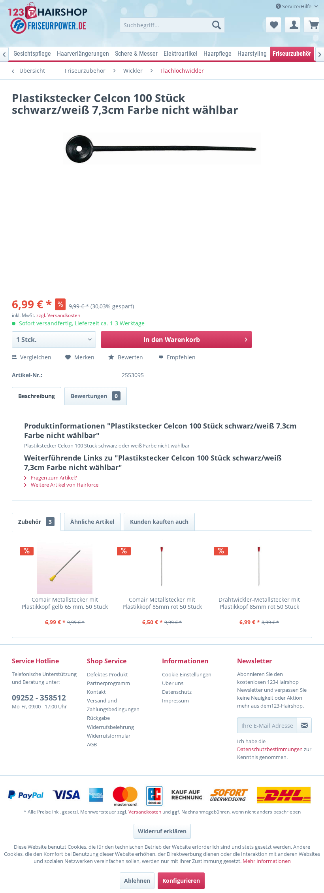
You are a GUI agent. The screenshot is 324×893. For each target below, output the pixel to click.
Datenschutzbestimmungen (270, 749)
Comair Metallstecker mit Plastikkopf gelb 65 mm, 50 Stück (65, 603)
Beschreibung (36, 396)
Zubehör (35, 521)
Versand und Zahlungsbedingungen (113, 705)
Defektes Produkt (107, 674)
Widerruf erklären (162, 831)
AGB (92, 744)
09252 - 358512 (39, 698)
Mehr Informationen (267, 861)
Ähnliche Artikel (92, 521)
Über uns (172, 683)
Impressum (175, 700)
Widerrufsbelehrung (110, 727)
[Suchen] (216, 25)
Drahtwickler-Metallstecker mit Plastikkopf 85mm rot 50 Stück (259, 603)
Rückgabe (98, 717)
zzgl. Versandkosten (58, 315)
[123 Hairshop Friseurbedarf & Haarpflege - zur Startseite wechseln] (49, 22)
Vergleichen (35, 357)
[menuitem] (172, 25)
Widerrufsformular (108, 735)
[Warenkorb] (311, 25)
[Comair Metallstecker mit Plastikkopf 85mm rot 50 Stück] (162, 566)
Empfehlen (180, 357)
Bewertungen (94, 396)
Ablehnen (137, 880)
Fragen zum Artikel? (53, 477)
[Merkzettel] (273, 25)
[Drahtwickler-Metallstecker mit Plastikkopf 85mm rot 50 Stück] (259, 566)
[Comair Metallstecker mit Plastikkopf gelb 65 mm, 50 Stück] (64, 566)
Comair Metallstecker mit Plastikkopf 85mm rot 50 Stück (162, 603)
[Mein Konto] (292, 25)
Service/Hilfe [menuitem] (297, 6)
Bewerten (130, 357)
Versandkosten (144, 811)
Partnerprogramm (108, 683)
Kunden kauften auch (159, 521)
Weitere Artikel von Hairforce (64, 484)
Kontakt (96, 691)
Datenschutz (177, 691)
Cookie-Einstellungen (186, 674)
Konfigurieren (181, 880)
